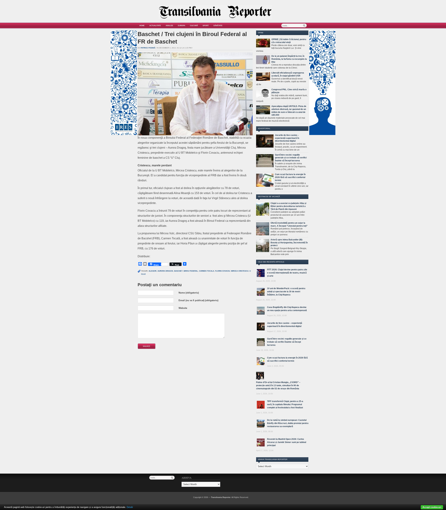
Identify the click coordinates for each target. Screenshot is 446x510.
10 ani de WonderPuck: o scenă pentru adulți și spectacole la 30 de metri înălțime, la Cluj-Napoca (286, 291)
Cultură (194, 25)
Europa (181, 25)
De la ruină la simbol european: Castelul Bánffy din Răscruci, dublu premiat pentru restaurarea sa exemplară (287, 423)
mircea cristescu (239, 271)
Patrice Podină (148, 48)
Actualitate (155, 25)
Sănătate (217, 25)
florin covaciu (222, 271)
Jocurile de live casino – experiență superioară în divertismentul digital (287, 138)
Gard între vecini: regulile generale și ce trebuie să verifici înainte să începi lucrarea (291, 158)
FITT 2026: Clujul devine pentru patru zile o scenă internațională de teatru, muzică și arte (287, 272)
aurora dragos (165, 271)
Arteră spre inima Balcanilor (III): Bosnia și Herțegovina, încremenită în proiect (289, 242)
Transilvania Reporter (220, 497)
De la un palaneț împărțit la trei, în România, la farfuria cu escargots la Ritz (289, 59)
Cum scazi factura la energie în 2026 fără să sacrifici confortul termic (290, 177)
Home (142, 25)
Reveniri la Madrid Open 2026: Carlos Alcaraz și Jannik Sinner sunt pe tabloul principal (286, 442)
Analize (169, 25)
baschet (178, 271)
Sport (206, 25)
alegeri (152, 271)
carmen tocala (206, 271)
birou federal (191, 271)
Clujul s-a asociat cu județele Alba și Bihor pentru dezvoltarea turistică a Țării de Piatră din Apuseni (288, 206)
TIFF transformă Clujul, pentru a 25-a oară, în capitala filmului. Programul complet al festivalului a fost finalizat (285, 404)
